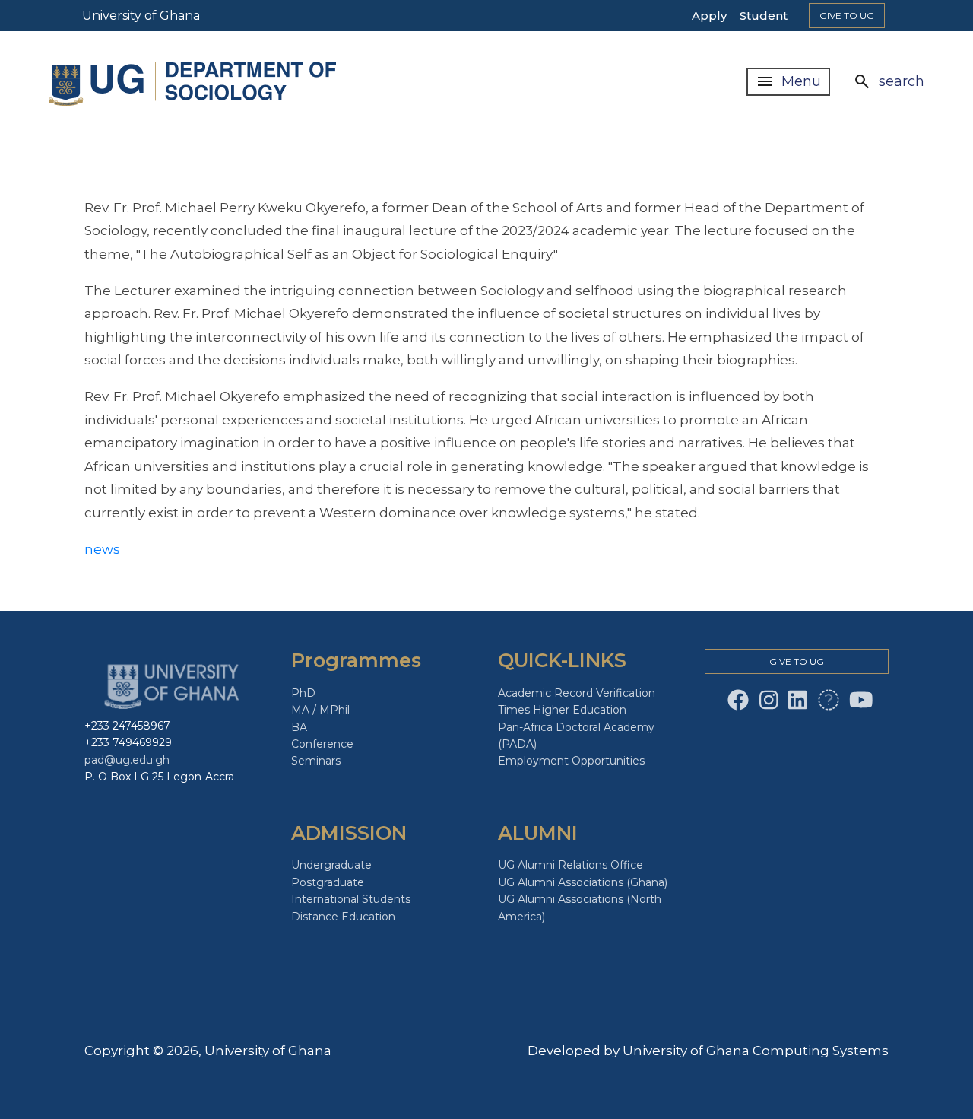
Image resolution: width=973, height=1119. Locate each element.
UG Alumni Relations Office (570, 865)
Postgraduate (327, 882)
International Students (350, 899)
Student (764, 15)
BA (299, 727)
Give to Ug (846, 15)
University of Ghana (141, 15)
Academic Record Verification (576, 693)
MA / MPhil (320, 710)
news (102, 549)
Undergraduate (331, 865)
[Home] (195, 81)
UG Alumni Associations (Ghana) (582, 882)
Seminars (316, 761)
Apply (709, 15)
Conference (322, 744)
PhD (303, 693)
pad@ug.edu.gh (127, 760)
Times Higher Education (562, 710)
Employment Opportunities (571, 761)
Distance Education (343, 916)
